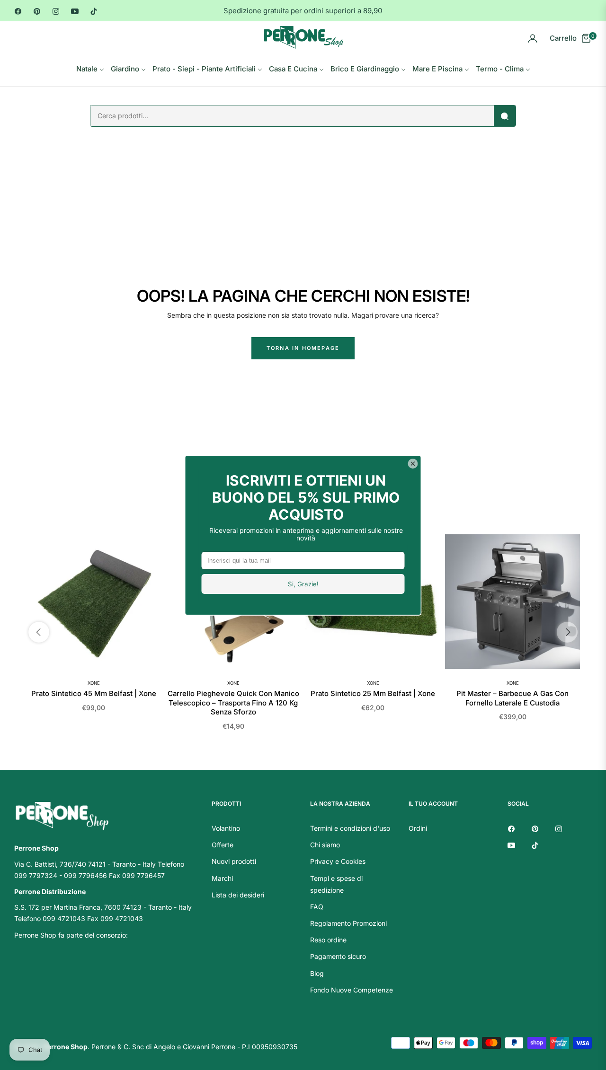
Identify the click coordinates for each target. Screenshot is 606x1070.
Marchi (222, 878)
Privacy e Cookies (337, 861)
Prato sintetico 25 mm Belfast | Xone (373, 693)
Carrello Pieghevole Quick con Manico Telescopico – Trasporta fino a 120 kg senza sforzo (233, 702)
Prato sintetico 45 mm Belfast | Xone (93, 693)
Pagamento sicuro (338, 956)
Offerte (222, 845)
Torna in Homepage (303, 348)
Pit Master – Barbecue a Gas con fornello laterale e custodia (512, 698)
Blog (317, 973)
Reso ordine (328, 940)
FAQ (316, 907)
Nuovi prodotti (234, 861)
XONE (94, 683)
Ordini (418, 828)
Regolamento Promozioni (348, 923)
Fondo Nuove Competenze (351, 990)
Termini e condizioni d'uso (350, 828)
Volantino (226, 828)
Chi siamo (325, 845)
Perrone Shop (65, 1047)
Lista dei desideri (238, 895)
